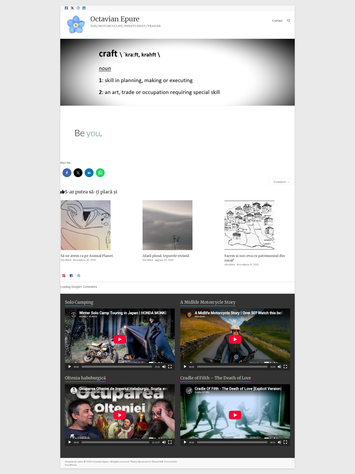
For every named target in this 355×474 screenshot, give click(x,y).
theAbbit (66, 260)
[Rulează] (70, 367)
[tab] (64, 277)
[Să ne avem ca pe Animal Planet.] (86, 202)
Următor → (281, 182)
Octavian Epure (114, 19)
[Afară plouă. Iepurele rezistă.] (167, 202)
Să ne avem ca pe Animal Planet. (87, 256)
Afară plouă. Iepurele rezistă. (166, 256)
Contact (277, 20)
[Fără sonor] (164, 367)
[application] (120, 339)
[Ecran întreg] (170, 367)
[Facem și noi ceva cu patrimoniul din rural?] (249, 202)
